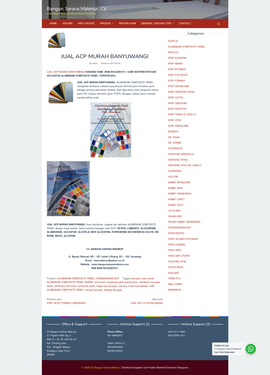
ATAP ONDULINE (177, 103)
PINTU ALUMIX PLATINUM (183, 239)
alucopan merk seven (142, 278)
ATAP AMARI (175, 63)
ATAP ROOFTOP (177, 109)
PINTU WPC (174, 250)
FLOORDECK (175, 148)
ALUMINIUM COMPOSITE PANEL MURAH (70, 282)
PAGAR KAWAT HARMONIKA (184, 222)
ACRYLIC (173, 41)
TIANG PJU (174, 278)
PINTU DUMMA (176, 244)
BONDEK (173, 131)
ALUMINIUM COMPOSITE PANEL (76, 278)
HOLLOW (173, 176)
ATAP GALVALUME (178, 86)
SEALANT (173, 273)
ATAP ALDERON (177, 58)
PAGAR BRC (175, 216)
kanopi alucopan (94, 289)
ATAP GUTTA (175, 97)
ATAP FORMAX (176, 80)
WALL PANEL (175, 284)
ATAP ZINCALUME (178, 125)
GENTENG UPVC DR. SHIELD (184, 165)
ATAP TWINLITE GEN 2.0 (182, 114)
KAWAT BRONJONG (179, 182)
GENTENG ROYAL (178, 159)
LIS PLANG (174, 210)
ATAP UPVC (174, 120)
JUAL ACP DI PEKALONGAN (147, 301)
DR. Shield (173, 137)
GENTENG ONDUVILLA (181, 154)
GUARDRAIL (175, 171)
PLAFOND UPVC (177, 261)
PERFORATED (176, 233)
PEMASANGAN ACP (107, 278)
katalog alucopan (113, 289)
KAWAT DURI (175, 188)
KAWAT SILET (176, 205)
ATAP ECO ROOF (178, 75)
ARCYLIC (173, 52)
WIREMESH (174, 289)
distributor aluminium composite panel (75, 286)
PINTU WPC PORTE (179, 255)
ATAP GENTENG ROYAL (181, 91)
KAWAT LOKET (176, 199)
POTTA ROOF (175, 267)
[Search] (218, 23)
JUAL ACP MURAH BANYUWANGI (66, 71)
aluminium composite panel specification (116, 282)
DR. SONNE (174, 143)
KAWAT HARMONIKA (179, 193)
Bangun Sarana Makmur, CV (77, 9)
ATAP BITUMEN (177, 69)
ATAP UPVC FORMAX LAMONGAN (66, 301)
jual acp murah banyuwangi (133, 286)
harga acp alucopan (106, 286)
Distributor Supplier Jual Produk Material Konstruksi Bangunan (155, 367)
